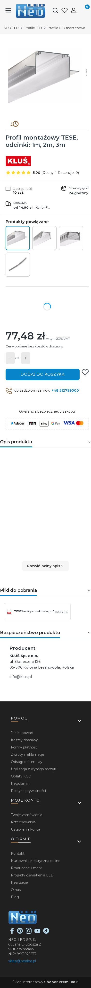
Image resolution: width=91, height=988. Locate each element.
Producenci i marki (26, 868)
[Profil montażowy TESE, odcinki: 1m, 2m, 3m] (18, 238)
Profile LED (33, 28)
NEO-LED (11, 28)
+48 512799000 (65, 390)
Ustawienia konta (25, 829)
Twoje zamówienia (26, 815)
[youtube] (37, 932)
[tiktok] (46, 932)
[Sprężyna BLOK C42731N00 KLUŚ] (18, 264)
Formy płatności (24, 747)
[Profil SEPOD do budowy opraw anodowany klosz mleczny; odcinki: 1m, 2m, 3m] (71, 238)
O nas (16, 890)
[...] (45, 75)
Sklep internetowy (43, 982)
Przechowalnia (23, 822)
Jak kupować (22, 733)
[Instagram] (29, 932)
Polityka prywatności (28, 791)
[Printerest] (20, 932)
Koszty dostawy (24, 740)
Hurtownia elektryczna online (35, 861)
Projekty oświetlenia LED (32, 875)
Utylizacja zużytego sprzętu (34, 769)
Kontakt (18, 853)
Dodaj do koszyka (42, 374)
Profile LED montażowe (66, 28)
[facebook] (12, 932)
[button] (45, 566)
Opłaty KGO (21, 776)
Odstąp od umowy (26, 762)
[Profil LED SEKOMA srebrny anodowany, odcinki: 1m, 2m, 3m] (44, 238)
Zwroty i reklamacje (27, 754)
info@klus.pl (20, 676)
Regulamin (20, 783)
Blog (15, 897)
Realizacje (19, 882)
